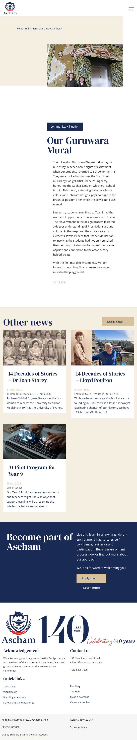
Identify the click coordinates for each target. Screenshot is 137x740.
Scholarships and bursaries (18, 702)
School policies (78, 727)
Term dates (9, 686)
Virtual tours (10, 692)
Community (57, 126)
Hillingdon (31, 28)
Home (20, 28)
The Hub (75, 691)
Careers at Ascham (80, 702)
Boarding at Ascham (14, 697)
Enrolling (75, 686)
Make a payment (79, 697)
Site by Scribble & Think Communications (25, 734)
